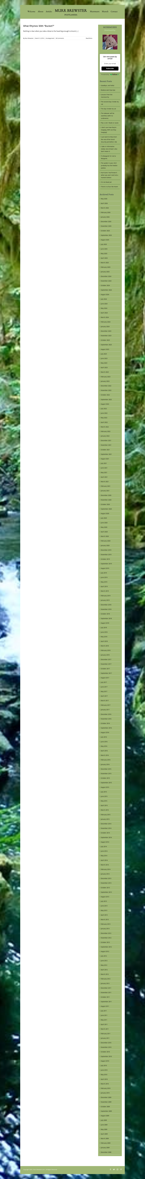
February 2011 (105, 1034)
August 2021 (105, 459)
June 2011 (104, 1015)
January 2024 (105, 326)
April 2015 (104, 805)
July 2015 (104, 792)
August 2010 (105, 1061)
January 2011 (105, 1038)
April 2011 (104, 1024)
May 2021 (104, 472)
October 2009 (105, 1106)
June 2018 (104, 632)
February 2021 (105, 486)
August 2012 (105, 951)
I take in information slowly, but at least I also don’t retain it (109, 148)
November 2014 (106, 828)
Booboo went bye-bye (108, 90)
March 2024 (105, 317)
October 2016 (105, 723)
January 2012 (105, 983)
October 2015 (105, 778)
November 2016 (106, 719)
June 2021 (104, 468)
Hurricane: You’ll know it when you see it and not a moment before (109, 175)
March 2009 (105, 1138)
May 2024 (104, 308)
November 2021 (106, 445)
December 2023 (106, 331)
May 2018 (104, 637)
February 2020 (105, 541)
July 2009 (104, 1120)
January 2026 (105, 217)
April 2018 (104, 641)
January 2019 (105, 600)
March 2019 (105, 591)
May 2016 (104, 746)
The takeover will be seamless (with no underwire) (107, 115)
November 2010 (106, 1047)
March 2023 (105, 372)
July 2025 (104, 244)
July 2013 (104, 901)
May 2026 (104, 199)
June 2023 (104, 358)
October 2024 (105, 285)
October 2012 (105, 942)
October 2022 (105, 395)
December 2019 (106, 550)
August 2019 (105, 568)
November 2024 (106, 281)
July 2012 (104, 956)
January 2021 (105, 491)
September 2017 (106, 673)
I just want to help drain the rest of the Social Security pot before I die (109, 139)
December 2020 (106, 495)
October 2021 (105, 450)
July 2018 (104, 627)
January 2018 (105, 655)
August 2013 (105, 897)
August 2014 (105, 842)
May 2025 (104, 253)
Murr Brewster (29, 38)
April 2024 (104, 313)
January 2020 (105, 545)
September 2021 (106, 454)
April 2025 (104, 258)
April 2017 (104, 696)
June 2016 (104, 742)
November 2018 (106, 609)
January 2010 (105, 1093)
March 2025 (105, 263)
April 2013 (104, 915)
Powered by (105, 74)
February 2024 (105, 322)
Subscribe (110, 68)
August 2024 (105, 294)
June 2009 (104, 1125)
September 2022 (106, 399)
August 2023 (105, 349)
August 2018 (105, 623)
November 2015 (106, 773)
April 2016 (104, 751)
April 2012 (104, 970)
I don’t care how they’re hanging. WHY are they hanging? (108, 129)
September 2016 (106, 728)
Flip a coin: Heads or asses (109, 123)
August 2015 (105, 787)
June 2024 (104, 304)
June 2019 (104, 577)
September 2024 (106, 290)
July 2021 (104, 463)
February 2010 (105, 1088)
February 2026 (105, 212)
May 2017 (104, 691)
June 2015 (104, 796)
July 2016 (104, 737)
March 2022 (105, 427)
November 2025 (106, 226)
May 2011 (104, 1020)
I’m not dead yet (106, 182)
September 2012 (106, 947)
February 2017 (105, 705)
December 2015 (106, 769)
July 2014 (104, 846)
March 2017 (105, 700)
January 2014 (105, 874)
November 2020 (106, 500)
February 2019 (105, 596)
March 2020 (105, 536)
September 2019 (106, 564)
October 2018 (105, 614)
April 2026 (104, 203)
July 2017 (104, 682)
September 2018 (106, 618)
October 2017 (105, 669)
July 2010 (104, 1065)
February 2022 (105, 431)
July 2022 (104, 408)
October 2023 (105, 340)
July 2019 (104, 573)
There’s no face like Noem (109, 187)
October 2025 (105, 231)
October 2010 (105, 1052)
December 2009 (106, 1097)
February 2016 (105, 760)
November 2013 (106, 883)
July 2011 (104, 1011)
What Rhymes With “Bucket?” (38, 26)
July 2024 (104, 299)
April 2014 (104, 860)
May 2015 (104, 801)
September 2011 (106, 1002)
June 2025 (104, 249)
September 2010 (106, 1056)
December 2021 (106, 440)
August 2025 (105, 240)
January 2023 (105, 381)
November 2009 (106, 1102)
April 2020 (104, 532)
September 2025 (106, 235)
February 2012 (105, 979)
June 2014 (104, 851)
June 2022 (104, 413)
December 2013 (106, 878)
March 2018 (105, 646)
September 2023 (106, 345)
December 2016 (106, 714)
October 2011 (105, 997)
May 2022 (104, 418)
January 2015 (105, 819)
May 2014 (104, 856)
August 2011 (105, 1006)
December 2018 (106, 605)
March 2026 (105, 208)
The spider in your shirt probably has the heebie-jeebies (109, 165)
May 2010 (104, 1074)
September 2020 (106, 509)
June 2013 (104, 906)
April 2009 (104, 1134)
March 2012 (105, 974)
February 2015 (105, 815)
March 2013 (105, 919)
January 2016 (105, 764)
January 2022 (105, 436)
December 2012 (106, 933)
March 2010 (105, 1084)
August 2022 (105, 404)
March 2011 (105, 1029)
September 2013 (106, 892)
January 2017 (105, 710)
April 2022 (104, 422)
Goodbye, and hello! (107, 85)
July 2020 (104, 518)
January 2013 (105, 929)
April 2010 (104, 1079)
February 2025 (105, 267)
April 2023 (104, 367)
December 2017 (106, 659)
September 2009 (106, 1111)
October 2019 (105, 559)
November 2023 (106, 336)
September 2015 (106, 783)
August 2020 (105, 513)
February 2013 (105, 924)
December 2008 (106, 1152)
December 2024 (106, 276)
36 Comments (60, 38)
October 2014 (105, 833)
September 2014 (106, 837)
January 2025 (105, 272)
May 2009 (104, 1129)
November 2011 (106, 992)
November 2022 (106, 390)
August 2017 (105, 678)
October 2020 (105, 504)
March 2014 (105, 865)
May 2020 (104, 527)
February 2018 (105, 650)
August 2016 (105, 732)
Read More (89, 38)
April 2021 (104, 477)
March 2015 (105, 810)
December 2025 (106, 221)
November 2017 (106, 664)
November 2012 (106, 938)
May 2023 (104, 363)
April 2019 (104, 586)
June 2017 (104, 687)
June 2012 (104, 961)
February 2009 (105, 1143)
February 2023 (105, 377)
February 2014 (105, 869)
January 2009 (105, 1147)
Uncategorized (50, 38)
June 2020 (104, 523)
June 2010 (104, 1070)
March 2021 (105, 481)
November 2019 (106, 554)
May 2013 (104, 910)
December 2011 (106, 988)
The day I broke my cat (108, 109)
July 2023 (104, 354)
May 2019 (104, 582)
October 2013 (105, 888)
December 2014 (106, 824)
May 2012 (104, 965)
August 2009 (105, 1116)
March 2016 (105, 755)
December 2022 (106, 386)
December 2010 (106, 1043)
